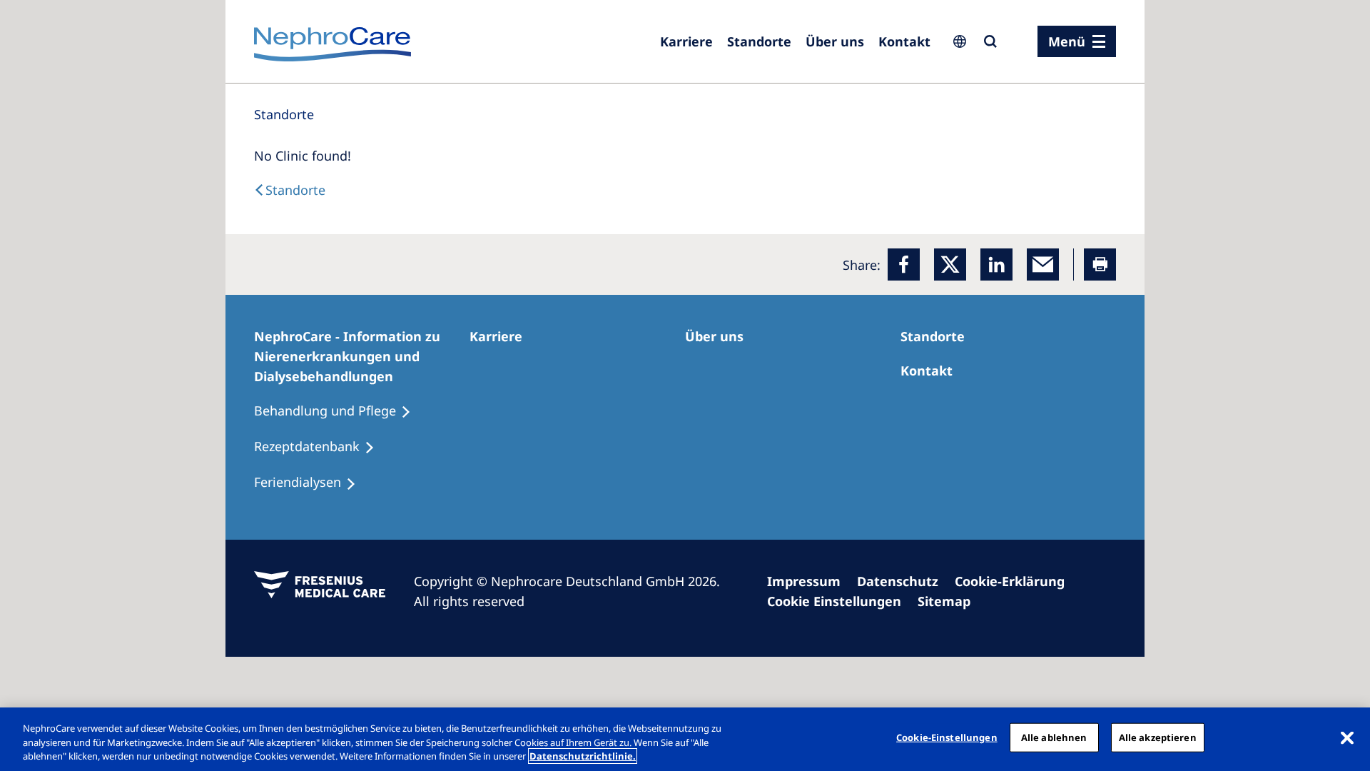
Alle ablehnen (1054, 736)
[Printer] (1100, 264)
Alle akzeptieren (1158, 736)
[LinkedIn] (996, 264)
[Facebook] (904, 264)
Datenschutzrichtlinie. (582, 756)
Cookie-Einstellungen (947, 736)
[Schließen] (1347, 737)
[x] (950, 264)
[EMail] (1043, 264)
